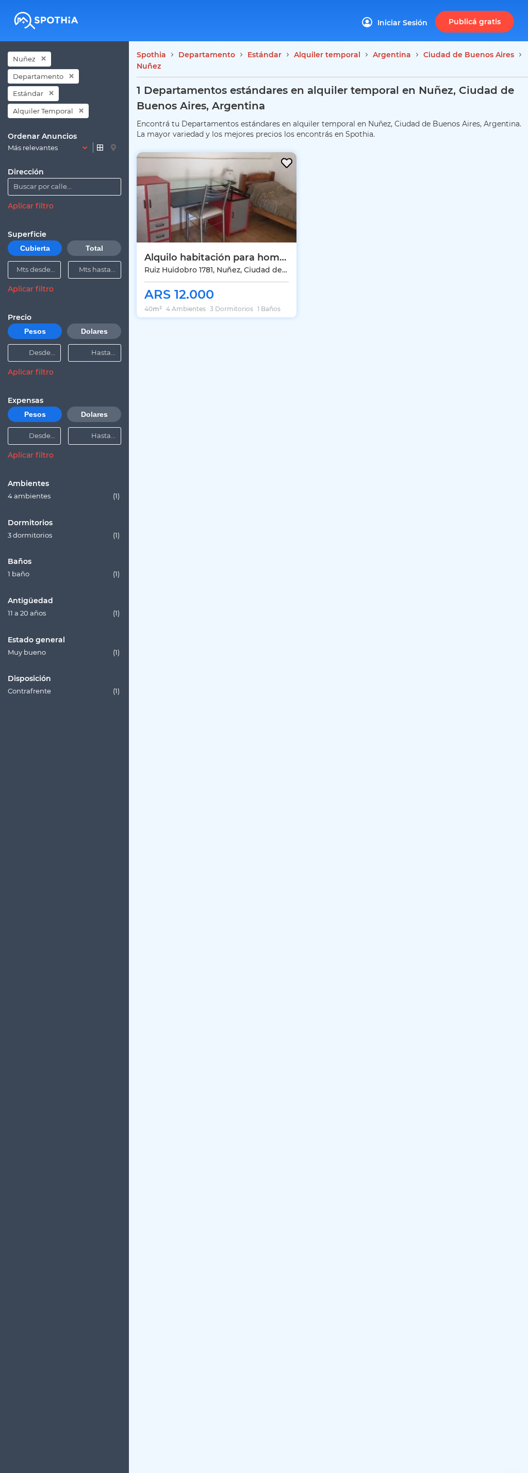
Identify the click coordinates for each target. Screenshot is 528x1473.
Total (94, 248)
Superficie (27, 234)
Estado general (36, 639)
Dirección (26, 171)
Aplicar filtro (31, 206)
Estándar (28, 93)
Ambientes (28, 483)
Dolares (94, 331)
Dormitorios (30, 522)
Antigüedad (30, 600)
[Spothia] (61, 17)
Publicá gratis (475, 21)
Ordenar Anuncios (42, 136)
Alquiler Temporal (43, 111)
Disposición (29, 678)
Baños (19, 561)
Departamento (38, 76)
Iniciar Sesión (402, 22)
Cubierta (35, 248)
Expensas (25, 400)
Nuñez (24, 59)
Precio (19, 317)
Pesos (35, 331)
